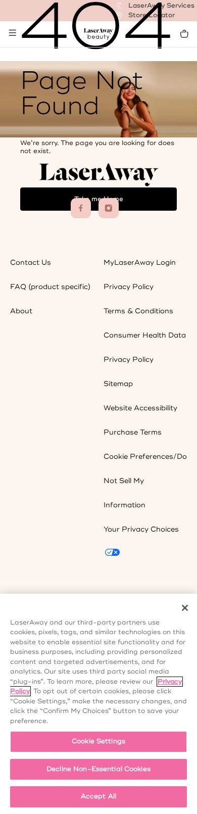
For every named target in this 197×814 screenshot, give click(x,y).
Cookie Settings (98, 741)
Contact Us (30, 262)
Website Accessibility (140, 408)
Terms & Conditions (138, 311)
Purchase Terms (133, 432)
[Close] (185, 608)
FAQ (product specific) (50, 286)
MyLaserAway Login (140, 262)
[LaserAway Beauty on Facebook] (81, 208)
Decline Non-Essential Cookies (98, 769)
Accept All (98, 796)
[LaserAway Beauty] (98, 34)
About (21, 311)
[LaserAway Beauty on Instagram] (108, 208)
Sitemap (118, 383)
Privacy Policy (129, 286)
